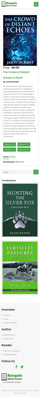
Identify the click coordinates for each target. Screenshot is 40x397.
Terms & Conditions (10, 323)
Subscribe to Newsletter (12, 351)
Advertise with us (9, 335)
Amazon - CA (9, 150)
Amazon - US (9, 144)
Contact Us (7, 315)
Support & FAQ (9, 339)
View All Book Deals (10, 355)
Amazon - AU (24, 150)
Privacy (6, 319)
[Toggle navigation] (36, 4)
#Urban (6, 159)
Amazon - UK (24, 144)
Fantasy (12, 157)
